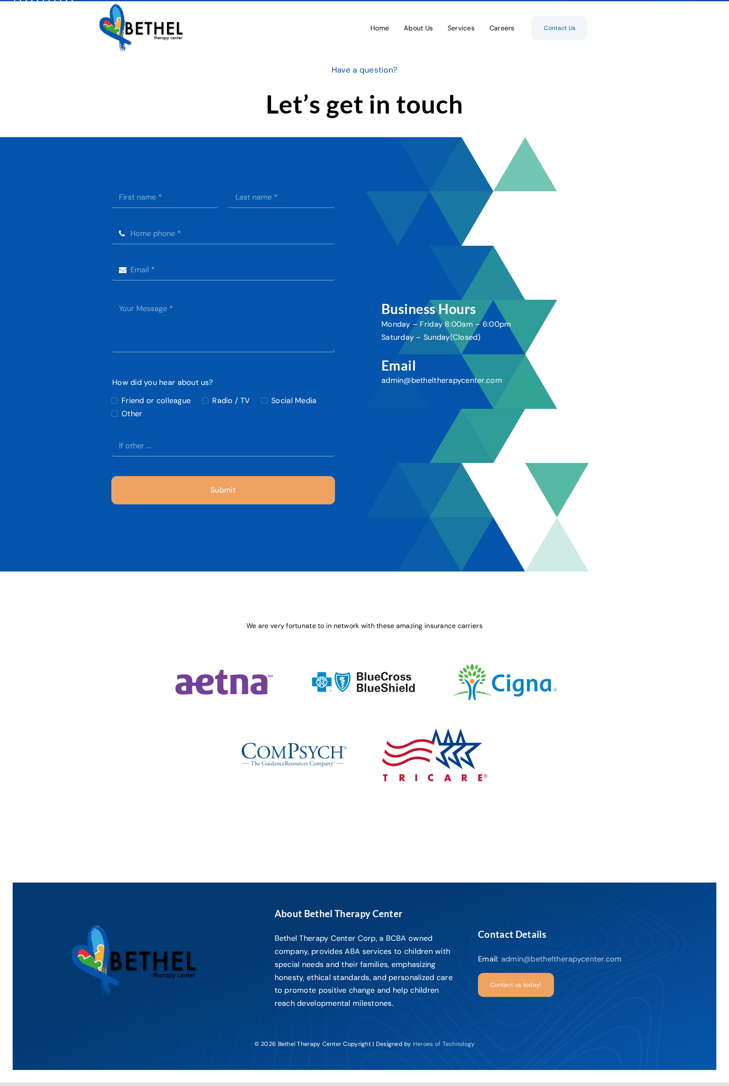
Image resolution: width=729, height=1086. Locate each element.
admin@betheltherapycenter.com (441, 380)
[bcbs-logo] (364, 675)
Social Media (293, 400)
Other (132, 414)
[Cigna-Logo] (504, 656)
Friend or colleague (156, 400)
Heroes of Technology (444, 1044)
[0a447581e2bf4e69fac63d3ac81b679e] (434, 732)
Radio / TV (231, 400)
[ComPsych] (294, 747)
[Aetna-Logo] (223, 671)
